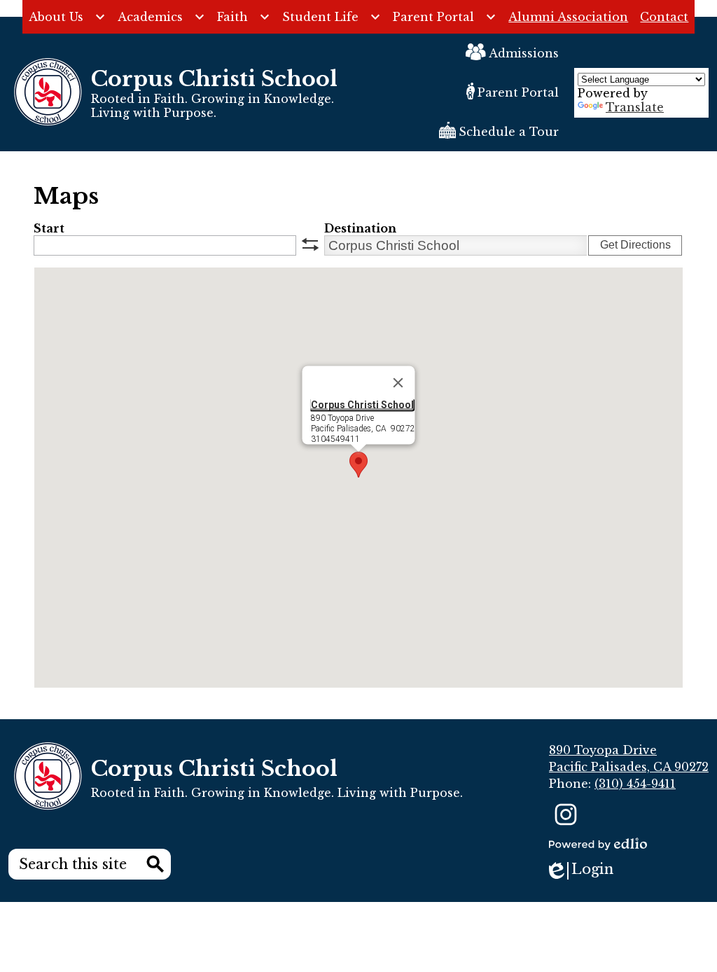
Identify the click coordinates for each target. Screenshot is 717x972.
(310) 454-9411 (635, 784)
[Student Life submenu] (332, 17)
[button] (358, 464)
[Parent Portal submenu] (444, 17)
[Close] (398, 383)
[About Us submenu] (67, 17)
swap (310, 244)
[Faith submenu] (243, 17)
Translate (635, 107)
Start (49, 228)
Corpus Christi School (362, 404)
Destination (360, 228)
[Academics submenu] (161, 17)
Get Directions (635, 245)
